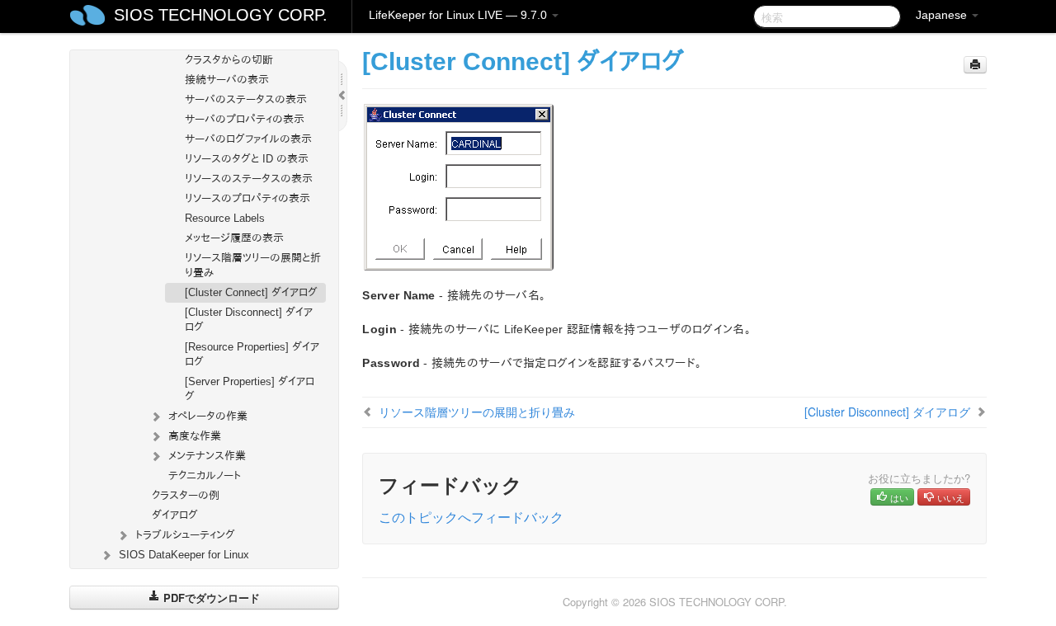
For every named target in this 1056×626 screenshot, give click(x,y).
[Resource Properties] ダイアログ (252, 354)
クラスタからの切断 (229, 60)
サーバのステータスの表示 (246, 99)
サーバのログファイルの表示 (248, 139)
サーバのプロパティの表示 (244, 119)
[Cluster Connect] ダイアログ (251, 292)
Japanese (943, 14)
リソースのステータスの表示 (249, 178)
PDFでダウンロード (210, 597)
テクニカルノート (204, 475)
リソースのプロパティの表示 (247, 198)
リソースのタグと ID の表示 (247, 159)
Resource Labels (225, 218)
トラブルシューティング (185, 535)
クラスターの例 (185, 495)
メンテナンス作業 (207, 455)
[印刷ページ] (975, 64)
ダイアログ (175, 515)
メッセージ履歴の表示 (234, 238)
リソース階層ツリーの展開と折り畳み (253, 265)
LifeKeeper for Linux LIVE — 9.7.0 (459, 14)
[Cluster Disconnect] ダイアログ (249, 319)
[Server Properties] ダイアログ (249, 388)
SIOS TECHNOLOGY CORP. (221, 15)
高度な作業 (194, 436)
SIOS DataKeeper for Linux (184, 554)
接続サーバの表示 (227, 79)
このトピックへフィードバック (471, 516)
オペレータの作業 (208, 416)
